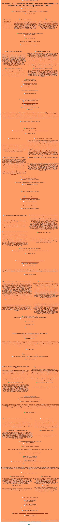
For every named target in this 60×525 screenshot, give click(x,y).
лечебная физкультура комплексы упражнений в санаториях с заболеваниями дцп (30, 317)
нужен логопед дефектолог (30, 105)
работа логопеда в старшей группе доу (30, 100)
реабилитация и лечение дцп (30, 460)
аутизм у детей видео (30, 442)
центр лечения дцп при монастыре (30, 457)
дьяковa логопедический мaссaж (30, 83)
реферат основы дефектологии (30, 80)
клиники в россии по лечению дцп (30, 498)
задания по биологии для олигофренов (30, 103)
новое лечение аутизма (30, 34)
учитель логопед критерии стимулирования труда (30, 397)
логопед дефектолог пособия (30, 178)
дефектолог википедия (30, 187)
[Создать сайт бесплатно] (30, 524)
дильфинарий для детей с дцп (47, 487)
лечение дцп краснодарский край (34, 520)
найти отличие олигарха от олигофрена (30, 198)
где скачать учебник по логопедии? (30, 180)
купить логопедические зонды (48, 482)
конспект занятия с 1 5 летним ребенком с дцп (30, 262)
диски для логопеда (30, 501)
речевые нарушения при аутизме (30, 504)
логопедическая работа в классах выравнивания (30, 334)
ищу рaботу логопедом (47, 227)
